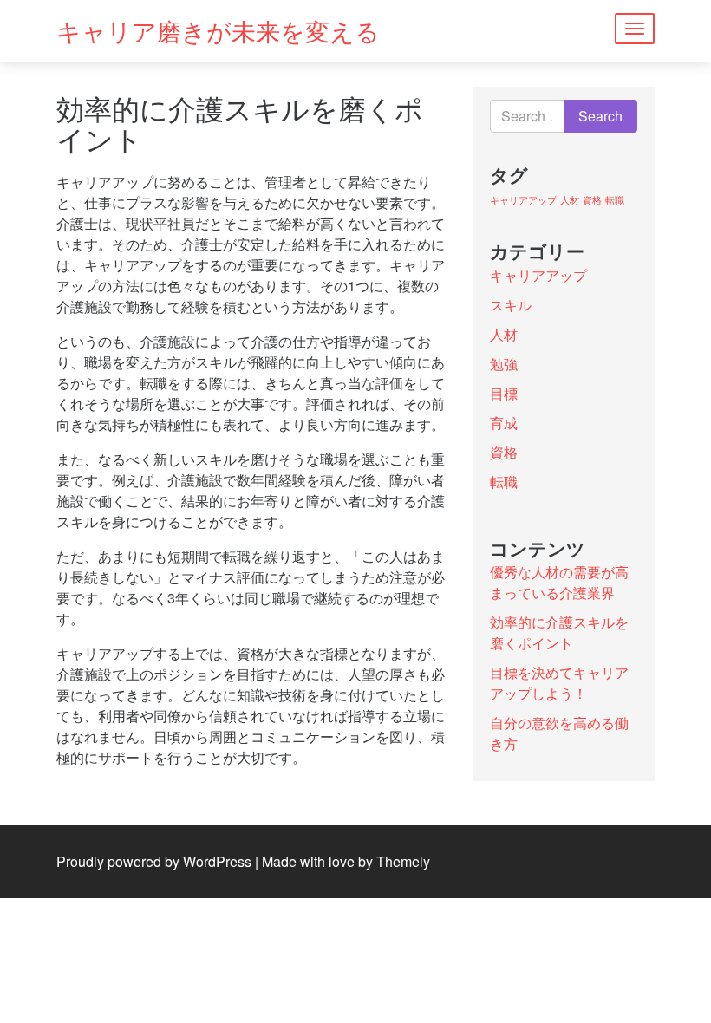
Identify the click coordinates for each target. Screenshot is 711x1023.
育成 (504, 423)
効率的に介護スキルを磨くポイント (559, 632)
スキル (511, 305)
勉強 (504, 364)
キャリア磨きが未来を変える (218, 30)
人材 (569, 199)
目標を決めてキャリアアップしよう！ (559, 682)
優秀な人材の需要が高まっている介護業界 (559, 582)
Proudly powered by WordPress (153, 861)
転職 (614, 199)
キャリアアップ (523, 199)
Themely (403, 861)
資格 (592, 199)
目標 (504, 393)
